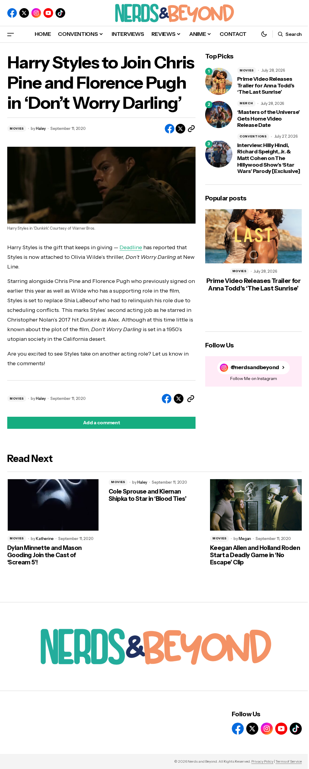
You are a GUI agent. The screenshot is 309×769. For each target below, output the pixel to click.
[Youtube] (48, 13)
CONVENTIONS (253, 136)
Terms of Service (289, 761)
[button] (10, 34)
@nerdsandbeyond (255, 367)
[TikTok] (60, 13)
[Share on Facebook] (169, 129)
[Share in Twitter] (180, 129)
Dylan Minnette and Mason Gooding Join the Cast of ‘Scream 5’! (44, 555)
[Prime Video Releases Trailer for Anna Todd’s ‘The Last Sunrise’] (218, 81)
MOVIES (17, 128)
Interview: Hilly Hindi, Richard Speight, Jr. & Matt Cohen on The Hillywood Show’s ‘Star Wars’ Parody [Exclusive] (268, 158)
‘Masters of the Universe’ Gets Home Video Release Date (268, 118)
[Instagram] (36, 13)
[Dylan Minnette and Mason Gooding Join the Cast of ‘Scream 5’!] (53, 505)
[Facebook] (12, 13)
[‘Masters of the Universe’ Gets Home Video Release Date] (218, 114)
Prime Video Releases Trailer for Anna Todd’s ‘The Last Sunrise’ (266, 85)
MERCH (246, 103)
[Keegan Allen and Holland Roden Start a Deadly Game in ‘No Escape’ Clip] (256, 505)
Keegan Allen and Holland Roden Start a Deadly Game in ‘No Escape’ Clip (255, 555)
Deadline (130, 247)
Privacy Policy (262, 761)
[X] (24, 13)
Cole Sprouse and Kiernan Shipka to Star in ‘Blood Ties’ (147, 495)
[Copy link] (191, 129)
